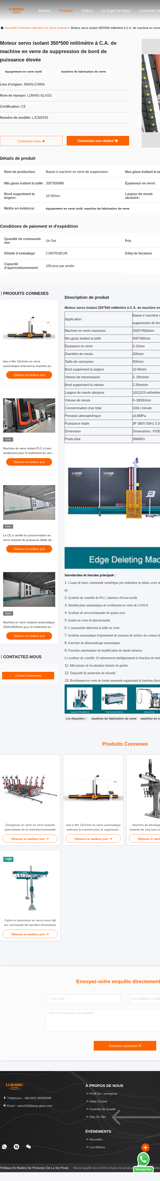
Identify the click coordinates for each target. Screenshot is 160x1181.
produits (23, 27)
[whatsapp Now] (143, 1171)
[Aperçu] (16, 10)
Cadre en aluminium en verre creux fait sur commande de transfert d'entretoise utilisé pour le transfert (30, 923)
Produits (66, 11)
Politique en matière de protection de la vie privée (34, 1167)
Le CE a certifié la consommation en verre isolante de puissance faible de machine (27, 540)
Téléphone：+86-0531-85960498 (28, 1098)
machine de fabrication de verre (113, 718)
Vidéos (87, 11)
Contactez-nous (30, 141)
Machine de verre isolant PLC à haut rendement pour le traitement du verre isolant (28, 453)
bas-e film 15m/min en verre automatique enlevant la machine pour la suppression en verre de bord (28, 366)
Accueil (10, 27)
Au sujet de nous (116, 11)
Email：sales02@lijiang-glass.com (29, 1105)
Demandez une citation (96, 141)
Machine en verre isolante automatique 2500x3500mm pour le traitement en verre (29, 627)
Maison (45, 11)
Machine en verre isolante (49, 27)
